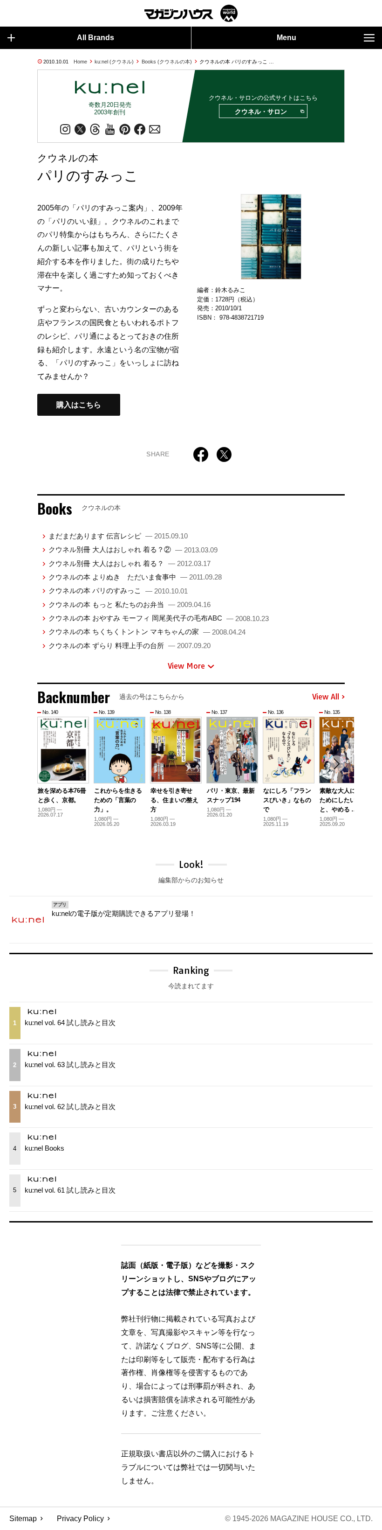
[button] (336, 763)
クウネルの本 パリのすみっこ (118, 590)
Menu (286, 38)
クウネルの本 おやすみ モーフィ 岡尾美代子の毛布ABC (158, 618)
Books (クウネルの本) (167, 61)
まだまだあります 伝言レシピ (118, 536)
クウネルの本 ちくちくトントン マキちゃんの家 (147, 632)
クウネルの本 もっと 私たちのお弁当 (129, 604)
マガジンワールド (191, 13)
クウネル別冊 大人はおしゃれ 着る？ (129, 563)
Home (80, 61)
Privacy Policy (80, 1519)
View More (186, 666)
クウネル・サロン (261, 111)
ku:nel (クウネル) (114, 61)
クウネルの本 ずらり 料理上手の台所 (129, 646)
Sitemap (23, 1519)
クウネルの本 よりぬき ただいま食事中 (135, 577)
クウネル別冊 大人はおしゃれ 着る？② (133, 549)
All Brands (95, 38)
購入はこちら (78, 405)
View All (325, 697)
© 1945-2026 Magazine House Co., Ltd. (299, 1519)
